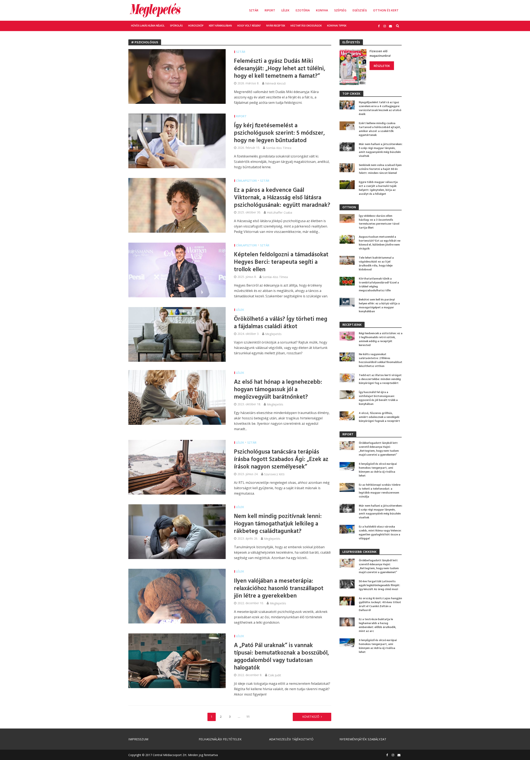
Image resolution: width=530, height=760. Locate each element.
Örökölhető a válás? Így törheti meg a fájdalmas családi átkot (280, 323)
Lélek (285, 10)
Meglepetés (273, 334)
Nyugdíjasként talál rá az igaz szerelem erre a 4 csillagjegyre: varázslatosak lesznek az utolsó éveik (380, 108)
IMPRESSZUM (138, 739)
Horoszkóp (196, 25)
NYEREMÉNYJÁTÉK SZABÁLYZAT (363, 739)
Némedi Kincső (275, 83)
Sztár (253, 10)
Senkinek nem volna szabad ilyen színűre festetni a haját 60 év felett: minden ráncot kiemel (380, 169)
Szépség (340, 10)
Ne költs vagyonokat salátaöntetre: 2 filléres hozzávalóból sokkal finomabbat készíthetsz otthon (380, 360)
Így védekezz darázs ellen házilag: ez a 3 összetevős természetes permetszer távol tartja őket (379, 222)
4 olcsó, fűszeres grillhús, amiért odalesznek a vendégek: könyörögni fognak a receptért (379, 417)
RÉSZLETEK (382, 66)
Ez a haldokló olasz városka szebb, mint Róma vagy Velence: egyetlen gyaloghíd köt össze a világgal (380, 533)
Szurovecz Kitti (274, 474)
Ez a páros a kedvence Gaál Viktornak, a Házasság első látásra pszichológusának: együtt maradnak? (282, 198)
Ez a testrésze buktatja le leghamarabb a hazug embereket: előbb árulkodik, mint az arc (377, 625)
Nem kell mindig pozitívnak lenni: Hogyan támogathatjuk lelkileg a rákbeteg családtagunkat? (278, 524)
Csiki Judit (274, 675)
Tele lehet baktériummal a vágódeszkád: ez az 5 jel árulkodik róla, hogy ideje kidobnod (376, 264)
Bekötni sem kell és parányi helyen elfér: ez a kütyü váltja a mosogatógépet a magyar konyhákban (379, 305)
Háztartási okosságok (306, 25)
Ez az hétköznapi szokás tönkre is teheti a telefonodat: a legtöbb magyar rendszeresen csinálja (379, 491)
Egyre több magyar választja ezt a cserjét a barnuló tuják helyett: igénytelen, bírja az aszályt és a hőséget (378, 188)
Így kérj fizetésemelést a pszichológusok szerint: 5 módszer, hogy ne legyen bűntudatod (279, 133)
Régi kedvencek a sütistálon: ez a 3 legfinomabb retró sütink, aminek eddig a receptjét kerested (380, 339)
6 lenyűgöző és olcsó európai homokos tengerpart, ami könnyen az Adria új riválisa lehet (378, 470)
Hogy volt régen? (249, 25)
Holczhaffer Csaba (279, 212)
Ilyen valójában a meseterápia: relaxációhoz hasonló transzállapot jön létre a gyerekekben (278, 588)
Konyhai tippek (336, 25)
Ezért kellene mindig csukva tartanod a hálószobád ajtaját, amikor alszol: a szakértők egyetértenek (380, 129)
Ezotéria (303, 10)
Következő (310, 717)
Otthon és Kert (386, 10)
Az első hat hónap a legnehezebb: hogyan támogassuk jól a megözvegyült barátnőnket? (278, 390)
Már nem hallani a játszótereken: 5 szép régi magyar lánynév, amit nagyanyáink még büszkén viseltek (380, 150)
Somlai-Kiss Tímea (278, 148)
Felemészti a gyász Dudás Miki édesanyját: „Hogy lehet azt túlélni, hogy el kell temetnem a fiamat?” (279, 69)
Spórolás (176, 25)
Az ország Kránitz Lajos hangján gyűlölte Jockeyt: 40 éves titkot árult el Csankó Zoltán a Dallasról (380, 604)
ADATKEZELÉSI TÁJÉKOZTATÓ (291, 739)
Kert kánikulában (220, 25)
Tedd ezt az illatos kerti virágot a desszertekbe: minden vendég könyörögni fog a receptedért (380, 379)
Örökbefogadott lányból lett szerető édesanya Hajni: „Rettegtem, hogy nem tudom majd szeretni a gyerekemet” (379, 449)
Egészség (360, 10)
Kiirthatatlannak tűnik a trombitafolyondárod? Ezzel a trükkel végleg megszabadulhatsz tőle (379, 285)
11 (248, 717)
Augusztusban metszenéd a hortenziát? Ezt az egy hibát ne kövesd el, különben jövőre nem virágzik (379, 243)
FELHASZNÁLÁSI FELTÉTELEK (220, 739)
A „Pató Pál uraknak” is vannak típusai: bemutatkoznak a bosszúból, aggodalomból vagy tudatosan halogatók (281, 657)
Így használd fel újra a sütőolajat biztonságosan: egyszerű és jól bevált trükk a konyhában (378, 398)
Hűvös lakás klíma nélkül (148, 25)
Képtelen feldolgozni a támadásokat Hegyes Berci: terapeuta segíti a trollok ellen (281, 262)
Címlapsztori (246, 181)
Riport (270, 10)
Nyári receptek (275, 25)
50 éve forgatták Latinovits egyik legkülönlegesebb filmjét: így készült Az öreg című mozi (379, 585)
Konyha (322, 10)
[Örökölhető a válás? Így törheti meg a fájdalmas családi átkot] (177, 334)
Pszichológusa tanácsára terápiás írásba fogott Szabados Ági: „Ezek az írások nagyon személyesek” (281, 459)
